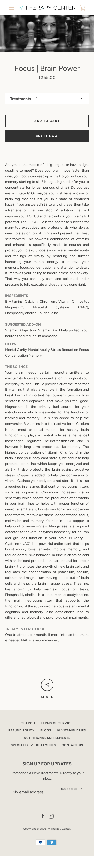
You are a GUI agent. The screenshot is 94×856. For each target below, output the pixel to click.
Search (28, 723)
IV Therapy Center (58, 828)
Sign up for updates (47, 764)
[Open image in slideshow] (47, 33)
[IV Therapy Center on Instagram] (51, 816)
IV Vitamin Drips (71, 730)
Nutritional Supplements (47, 738)
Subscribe (69, 789)
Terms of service (57, 723)
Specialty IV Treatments (33, 745)
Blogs (45, 730)
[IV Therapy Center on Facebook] (42, 816)
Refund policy (21, 730)
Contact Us (72, 745)
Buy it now (47, 136)
